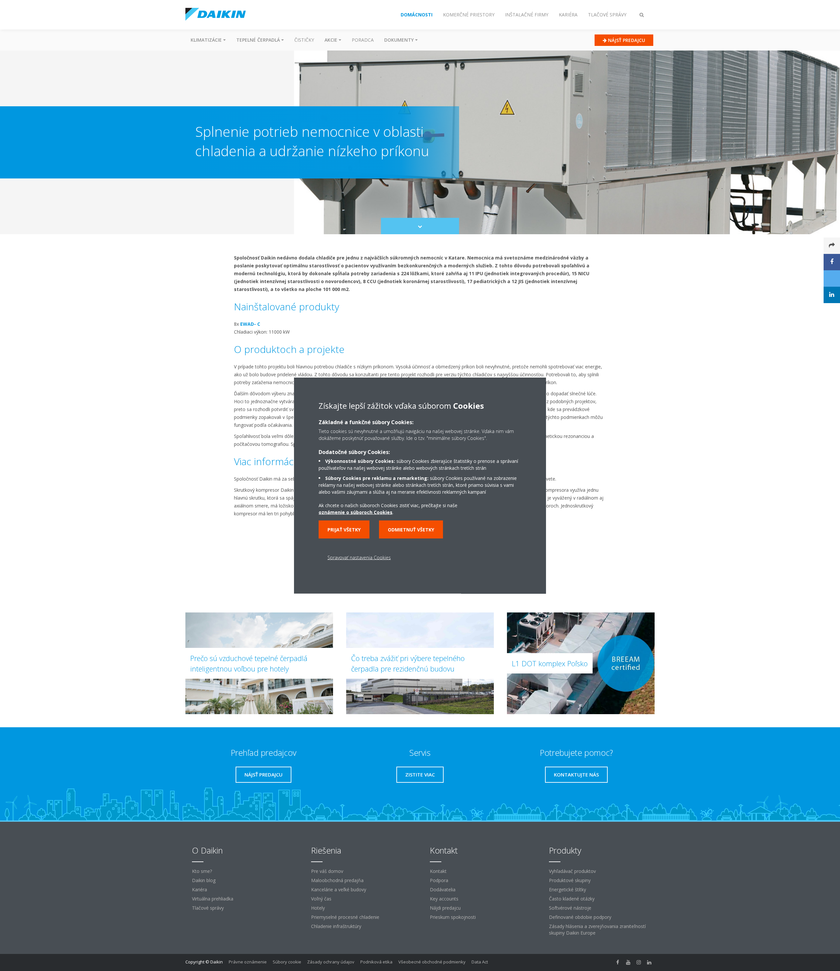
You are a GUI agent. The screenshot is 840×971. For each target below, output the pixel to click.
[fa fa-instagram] (639, 962)
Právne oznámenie (248, 962)
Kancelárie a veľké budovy (338, 889)
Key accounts (444, 899)
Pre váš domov (327, 871)
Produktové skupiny (570, 880)
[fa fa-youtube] (628, 962)
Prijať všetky (344, 530)
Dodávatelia (442, 889)
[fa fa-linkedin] (649, 962)
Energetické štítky (567, 889)
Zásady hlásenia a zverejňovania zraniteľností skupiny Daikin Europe (597, 929)
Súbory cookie (287, 962)
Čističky (304, 40)
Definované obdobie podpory (580, 917)
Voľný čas (321, 899)
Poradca (363, 40)
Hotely (318, 908)
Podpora (439, 880)
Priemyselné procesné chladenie (345, 917)
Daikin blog (204, 880)
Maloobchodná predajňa (337, 880)
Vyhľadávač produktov (572, 871)
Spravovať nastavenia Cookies (359, 557)
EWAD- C (250, 324)
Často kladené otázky (572, 899)
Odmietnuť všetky (411, 530)
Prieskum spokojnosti (453, 917)
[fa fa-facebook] (618, 962)
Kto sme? (202, 871)
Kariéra (199, 889)
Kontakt (438, 871)
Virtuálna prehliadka (212, 899)
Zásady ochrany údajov (330, 962)
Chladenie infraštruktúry (336, 926)
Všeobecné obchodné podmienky (432, 962)
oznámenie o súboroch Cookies (355, 512)
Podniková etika (376, 962)
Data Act (480, 962)
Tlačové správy (208, 908)
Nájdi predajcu (445, 908)
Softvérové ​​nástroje (570, 908)
